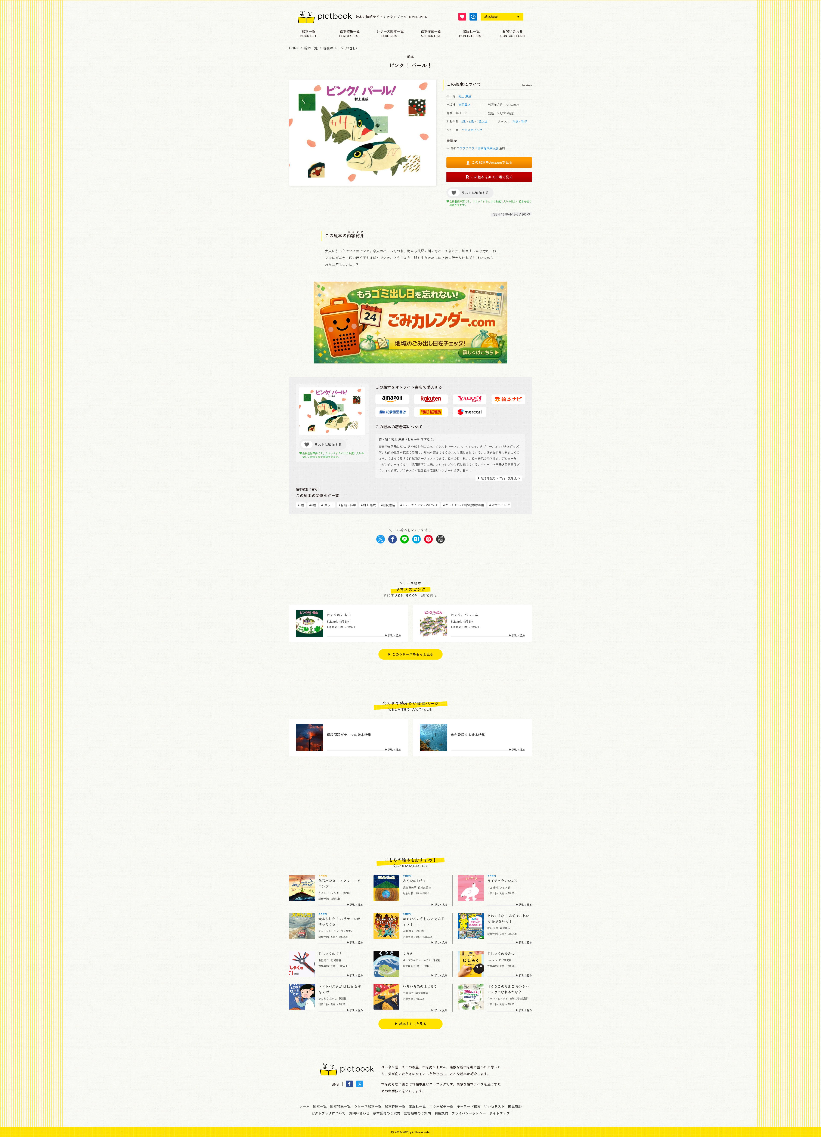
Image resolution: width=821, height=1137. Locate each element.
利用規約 (441, 1113)
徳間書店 (464, 104)
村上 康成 (464, 96)
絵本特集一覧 (350, 32)
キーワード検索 (469, 1106)
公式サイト (497, 505)
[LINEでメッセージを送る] (404, 539)
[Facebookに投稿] (392, 539)
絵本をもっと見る (412, 1023)
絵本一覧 (308, 32)
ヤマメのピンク (471, 130)
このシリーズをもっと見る (412, 654)
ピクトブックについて (328, 1113)
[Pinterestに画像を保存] (428, 539)
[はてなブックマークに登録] (416, 539)
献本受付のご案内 (386, 1113)
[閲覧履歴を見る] (473, 17)
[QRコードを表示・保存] (440, 539)
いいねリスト (494, 1106)
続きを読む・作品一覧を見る (500, 478)
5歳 (463, 121)
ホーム (304, 1106)
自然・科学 (519, 121)
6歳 (471, 121)
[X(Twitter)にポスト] (380, 539)
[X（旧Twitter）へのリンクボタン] (359, 1084)
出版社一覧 (471, 32)
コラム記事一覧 (441, 1106)
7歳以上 (482, 121)
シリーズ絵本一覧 (390, 32)
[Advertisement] (410, 807)
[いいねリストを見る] (462, 17)
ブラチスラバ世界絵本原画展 (478, 148)
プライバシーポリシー (469, 1113)
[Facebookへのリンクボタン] (349, 1084)
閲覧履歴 (515, 1106)
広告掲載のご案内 (417, 1113)
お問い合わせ (512, 32)
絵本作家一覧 (431, 32)
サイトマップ (499, 1113)
